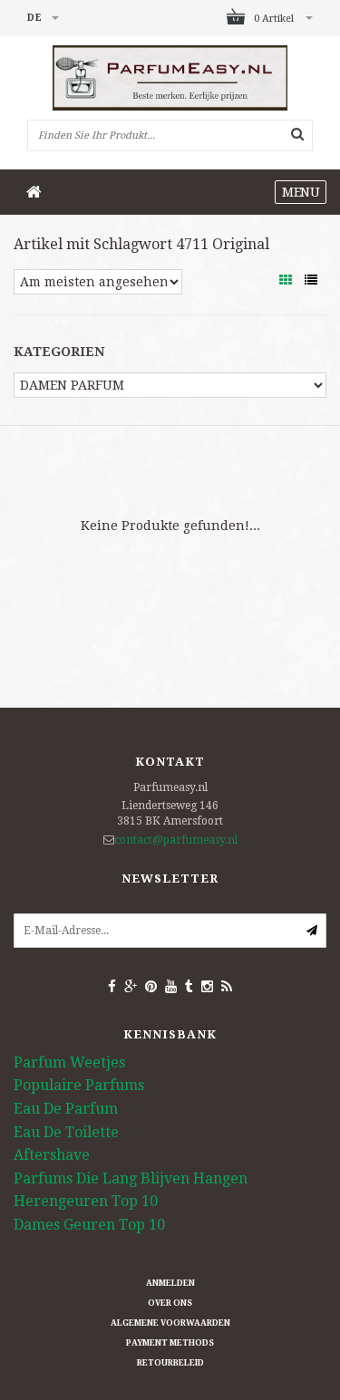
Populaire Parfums (79, 1085)
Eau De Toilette (66, 1132)
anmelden (170, 1283)
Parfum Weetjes (69, 1062)
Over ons (170, 1303)
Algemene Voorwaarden (170, 1323)
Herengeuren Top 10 (86, 1201)
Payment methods (170, 1342)
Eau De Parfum (66, 1108)
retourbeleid (170, 1362)
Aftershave (52, 1154)
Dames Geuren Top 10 (89, 1224)
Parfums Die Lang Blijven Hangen (131, 1178)
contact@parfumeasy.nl (176, 840)
